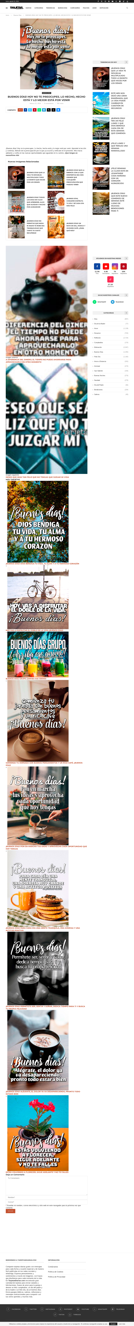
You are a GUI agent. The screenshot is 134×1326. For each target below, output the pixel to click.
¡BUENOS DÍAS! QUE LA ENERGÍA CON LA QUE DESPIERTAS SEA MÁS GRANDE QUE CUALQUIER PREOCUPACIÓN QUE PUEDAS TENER (75, 177)
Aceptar (113, 1324)
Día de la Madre (111, 324)
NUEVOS (28, 8)
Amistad (111, 366)
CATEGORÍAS (38, 8)
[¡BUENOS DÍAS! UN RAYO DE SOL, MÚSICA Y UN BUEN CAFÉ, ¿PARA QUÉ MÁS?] (56, 227)
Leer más (122, 1324)
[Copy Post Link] (49, 110)
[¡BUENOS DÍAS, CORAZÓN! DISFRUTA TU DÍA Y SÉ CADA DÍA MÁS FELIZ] (56, 202)
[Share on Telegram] (44, 110)
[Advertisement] (46, 131)
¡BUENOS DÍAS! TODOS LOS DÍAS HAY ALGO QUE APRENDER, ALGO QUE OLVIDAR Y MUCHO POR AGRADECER (36, 202)
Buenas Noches (111, 375)
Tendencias (50, 8)
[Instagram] (105, 1)
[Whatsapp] (116, 1)
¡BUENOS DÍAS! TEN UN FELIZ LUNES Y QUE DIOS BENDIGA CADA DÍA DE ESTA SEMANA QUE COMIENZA (118, 125)
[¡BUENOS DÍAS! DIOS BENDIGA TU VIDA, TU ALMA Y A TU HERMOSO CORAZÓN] (38, 482)
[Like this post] (21, 110)
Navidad (111, 380)
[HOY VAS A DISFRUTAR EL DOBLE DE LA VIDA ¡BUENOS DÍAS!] (38, 566)
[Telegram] (120, 1)
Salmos (111, 394)
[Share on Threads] (53, 110)
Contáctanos (53, 1267)
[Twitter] (101, 1)
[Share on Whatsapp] (39, 110)
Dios (111, 319)
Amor (94, 8)
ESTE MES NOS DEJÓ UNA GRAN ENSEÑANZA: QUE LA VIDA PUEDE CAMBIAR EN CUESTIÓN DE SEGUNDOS (119, 100)
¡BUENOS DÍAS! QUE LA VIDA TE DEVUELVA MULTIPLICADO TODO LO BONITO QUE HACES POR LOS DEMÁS (36, 177)
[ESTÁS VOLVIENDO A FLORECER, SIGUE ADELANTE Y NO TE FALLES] (38, 1096)
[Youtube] (112, 1)
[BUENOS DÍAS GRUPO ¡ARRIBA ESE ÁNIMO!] (38, 633)
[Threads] (127, 1)
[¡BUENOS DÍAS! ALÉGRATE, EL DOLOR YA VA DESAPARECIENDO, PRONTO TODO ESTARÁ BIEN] (38, 1011)
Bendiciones (111, 390)
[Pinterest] (109, 1)
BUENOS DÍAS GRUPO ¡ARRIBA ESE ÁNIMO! (26, 679)
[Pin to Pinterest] (35, 110)
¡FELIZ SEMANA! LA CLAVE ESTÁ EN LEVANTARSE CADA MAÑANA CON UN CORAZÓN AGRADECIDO (119, 175)
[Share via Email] (58, 110)
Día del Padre (111, 385)
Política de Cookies (55, 1272)
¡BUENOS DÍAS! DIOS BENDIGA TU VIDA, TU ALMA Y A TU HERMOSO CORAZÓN (42, 564)
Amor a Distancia (111, 361)
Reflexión (111, 338)
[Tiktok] (123, 1)
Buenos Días (62, 8)
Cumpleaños (75, 8)
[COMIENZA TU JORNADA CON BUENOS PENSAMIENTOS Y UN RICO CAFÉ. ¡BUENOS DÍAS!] (38, 681)
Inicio (7, 15)
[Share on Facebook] (25, 110)
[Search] (127, 8)
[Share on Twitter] (30, 110)
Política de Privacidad (56, 1277)
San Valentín (111, 371)
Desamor (111, 333)
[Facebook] (98, 1)
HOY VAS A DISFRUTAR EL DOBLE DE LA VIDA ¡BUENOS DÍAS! (34, 630)
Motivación (104, 8)
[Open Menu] (7, 8)
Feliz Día (86, 8)
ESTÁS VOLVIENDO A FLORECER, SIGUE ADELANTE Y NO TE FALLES (37, 1172)
